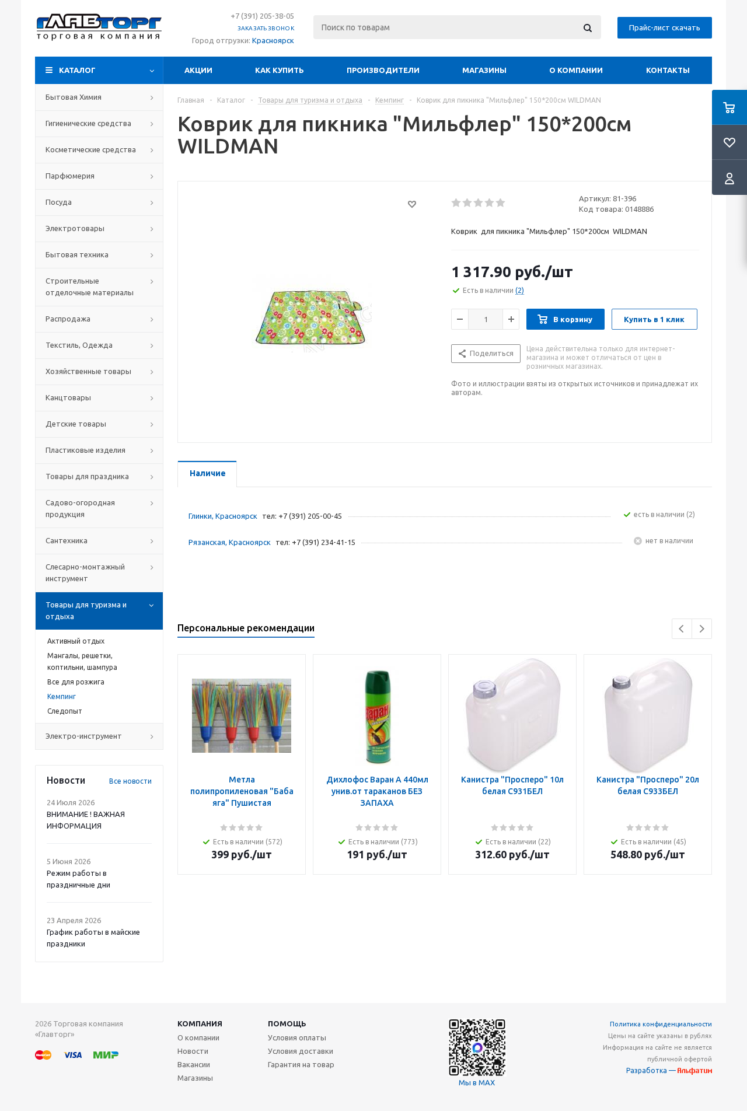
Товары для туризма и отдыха (86, 610)
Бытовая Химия (74, 97)
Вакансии (193, 1064)
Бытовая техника (77, 254)
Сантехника (67, 540)
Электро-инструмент (84, 736)
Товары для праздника (87, 476)
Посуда (59, 202)
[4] (489, 203)
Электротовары (75, 228)
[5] (501, 203)
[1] (456, 203)
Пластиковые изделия (85, 450)
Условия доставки (300, 1051)
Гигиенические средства (88, 123)
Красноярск (273, 40)
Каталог (77, 70)
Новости (192, 1051)
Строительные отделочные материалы (90, 286)
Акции (198, 70)
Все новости (130, 781)
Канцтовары (68, 397)
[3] (478, 203)
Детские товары (76, 424)
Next (701, 628)
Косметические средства (91, 149)
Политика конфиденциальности (661, 1024)
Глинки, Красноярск (223, 516)
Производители (383, 70)
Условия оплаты (297, 1037)
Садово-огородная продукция (80, 508)
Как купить (279, 70)
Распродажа (68, 319)
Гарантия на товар (301, 1064)
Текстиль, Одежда (79, 345)
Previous (682, 628)
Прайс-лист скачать (664, 27)
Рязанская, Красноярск (230, 542)
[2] (467, 203)
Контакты (668, 70)
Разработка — (652, 1070)
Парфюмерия (70, 176)
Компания (199, 1023)
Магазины (484, 70)
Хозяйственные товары (88, 371)
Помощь (287, 1023)
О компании (576, 70)
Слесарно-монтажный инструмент (85, 572)
